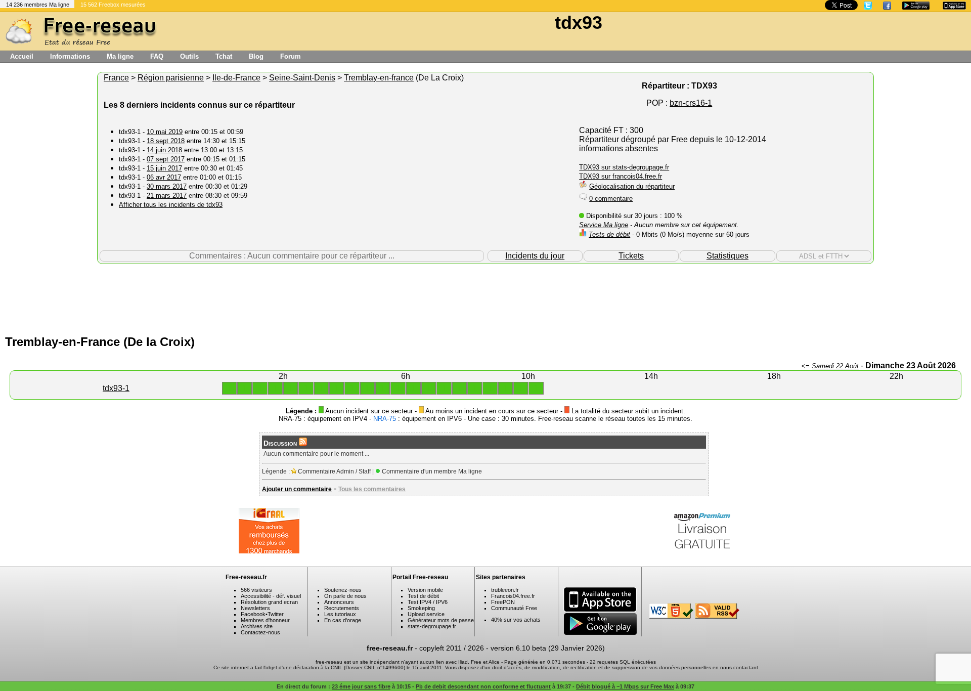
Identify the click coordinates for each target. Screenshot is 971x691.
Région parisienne (171, 77)
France (116, 77)
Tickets (631, 255)
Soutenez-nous (343, 590)
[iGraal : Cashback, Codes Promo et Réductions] (269, 550)
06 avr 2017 (164, 177)
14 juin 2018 (164, 150)
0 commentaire (611, 198)
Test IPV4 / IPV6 (428, 602)
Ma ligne (120, 56)
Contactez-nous (260, 632)
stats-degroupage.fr (432, 626)
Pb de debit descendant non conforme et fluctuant (483, 686)
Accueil (21, 56)
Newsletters (255, 608)
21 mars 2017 (167, 195)
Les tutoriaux (340, 614)
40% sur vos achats (516, 620)
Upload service (426, 614)
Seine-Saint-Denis (302, 77)
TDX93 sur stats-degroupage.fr (624, 167)
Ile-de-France (236, 77)
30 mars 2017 (167, 186)
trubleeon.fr (505, 590)
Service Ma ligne (603, 225)
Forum (290, 56)
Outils (189, 56)
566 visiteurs (256, 590)
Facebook (253, 614)
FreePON (503, 602)
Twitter (276, 614)
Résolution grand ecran (269, 602)
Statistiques (727, 255)
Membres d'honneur (265, 620)
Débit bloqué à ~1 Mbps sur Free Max (625, 686)
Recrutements (341, 608)
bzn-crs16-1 (691, 103)
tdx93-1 (116, 388)
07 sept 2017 (166, 159)
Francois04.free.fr (513, 596)
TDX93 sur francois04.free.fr (620, 176)
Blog (256, 56)
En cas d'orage (342, 620)
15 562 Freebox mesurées (113, 5)
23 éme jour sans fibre (361, 686)
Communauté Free (514, 608)
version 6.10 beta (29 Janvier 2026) (548, 648)
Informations (70, 56)
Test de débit (423, 596)
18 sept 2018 (166, 141)
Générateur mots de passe (441, 620)
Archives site (257, 626)
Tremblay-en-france (379, 77)
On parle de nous (345, 596)
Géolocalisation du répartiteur (632, 186)
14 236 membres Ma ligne (37, 5)
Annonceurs (339, 602)
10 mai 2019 (165, 132)
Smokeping (421, 608)
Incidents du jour (534, 255)
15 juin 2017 (164, 168)
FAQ (156, 56)
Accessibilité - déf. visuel (271, 596)
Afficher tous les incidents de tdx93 (171, 204)
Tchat (223, 56)
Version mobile (425, 590)
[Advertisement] (485, 297)
